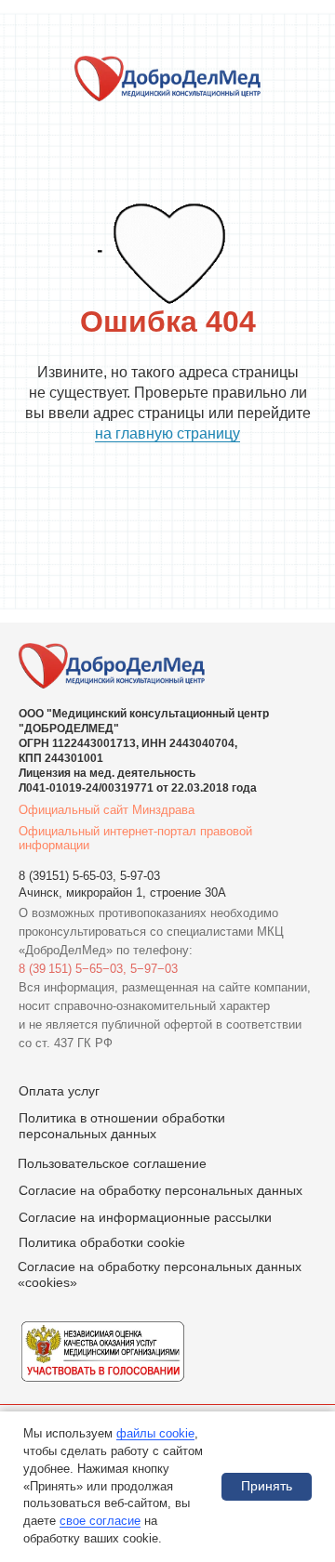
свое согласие (100, 1521)
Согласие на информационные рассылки (145, 1217)
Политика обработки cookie (102, 1242)
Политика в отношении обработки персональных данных (122, 1125)
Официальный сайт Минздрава (106, 810)
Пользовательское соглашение (112, 1163)
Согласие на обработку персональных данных (160, 1190)
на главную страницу (167, 433)
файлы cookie (155, 1433)
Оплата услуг (59, 1090)
